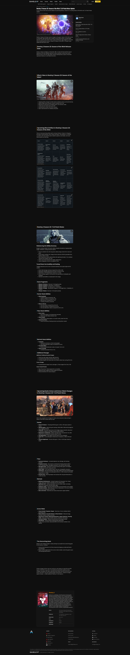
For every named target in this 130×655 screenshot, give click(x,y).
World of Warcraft (72, 4)
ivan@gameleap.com (96, 644)
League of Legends (50, 4)
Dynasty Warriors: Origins (63, 4)
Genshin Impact (79, 4)
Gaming (40, 6)
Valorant (49, 641)
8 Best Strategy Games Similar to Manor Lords (83, 35)
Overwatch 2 (50, 643)
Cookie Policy (70, 639)
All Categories (89, 4)
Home (38, 6)
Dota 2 (49, 633)
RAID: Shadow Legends (42, 4)
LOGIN (93, 1)
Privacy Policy (70, 633)
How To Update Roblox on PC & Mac (83, 28)
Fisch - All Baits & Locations (81, 31)
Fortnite (84, 4)
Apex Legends (50, 639)
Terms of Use (70, 635)
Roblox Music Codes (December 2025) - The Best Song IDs (84, 25)
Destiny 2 (44, 6)
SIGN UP (97, 1)
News (47, 6)
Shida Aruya (46, 13)
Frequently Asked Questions (73, 637)
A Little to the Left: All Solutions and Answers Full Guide (82, 39)
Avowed (56, 4)
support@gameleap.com (73, 644)
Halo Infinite (50, 637)
